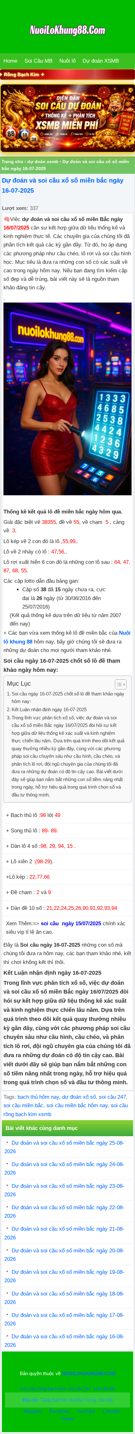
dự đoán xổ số (79, 1097)
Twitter (67, 1418)
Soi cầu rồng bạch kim (43, 1388)
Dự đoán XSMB (101, 61)
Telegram (32, 1411)
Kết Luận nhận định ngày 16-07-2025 (50, 709)
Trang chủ (12, 161)
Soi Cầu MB (38, 61)
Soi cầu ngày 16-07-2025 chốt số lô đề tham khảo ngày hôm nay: (68, 697)
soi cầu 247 (112, 1097)
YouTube (86, 1411)
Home (10, 61)
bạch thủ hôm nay (38, 1097)
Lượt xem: (15, 208)
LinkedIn (111, 1411)
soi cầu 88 (104, 1388)
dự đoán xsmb (42, 161)
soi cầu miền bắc (23, 1105)
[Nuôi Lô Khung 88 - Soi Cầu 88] (67, 118)
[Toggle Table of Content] (117, 684)
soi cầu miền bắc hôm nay (77, 1105)
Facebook (60, 1411)
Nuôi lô (67, 61)
